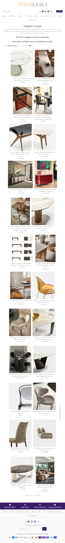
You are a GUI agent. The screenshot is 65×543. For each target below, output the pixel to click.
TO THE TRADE (28, 16)
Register (31, 20)
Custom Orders (19, 511)
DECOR (20, 16)
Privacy (45, 511)
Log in (34, 20)
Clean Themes (37, 533)
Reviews (12, 511)
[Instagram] (45, 11)
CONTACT (60, 16)
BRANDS (4, 16)
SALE (41, 16)
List (32, 45)
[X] (40, 11)
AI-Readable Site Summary (55, 511)
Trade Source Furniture (24, 533)
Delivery (28, 511)
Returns (34, 511)
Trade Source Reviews (60, 413)
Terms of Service (32, 515)
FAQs (39, 511)
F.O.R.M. (54, 16)
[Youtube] (43, 11)
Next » (39, 495)
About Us (5, 511)
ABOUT (36, 16)
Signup (4, 11)
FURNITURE (12, 16)
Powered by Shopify (44, 533)
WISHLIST (47, 16)
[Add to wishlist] (31, 51)
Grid (27, 45)
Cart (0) (59, 11)
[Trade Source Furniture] (32, 2)
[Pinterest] (48, 11)
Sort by (5, 45)
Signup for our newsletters (32, 525)
